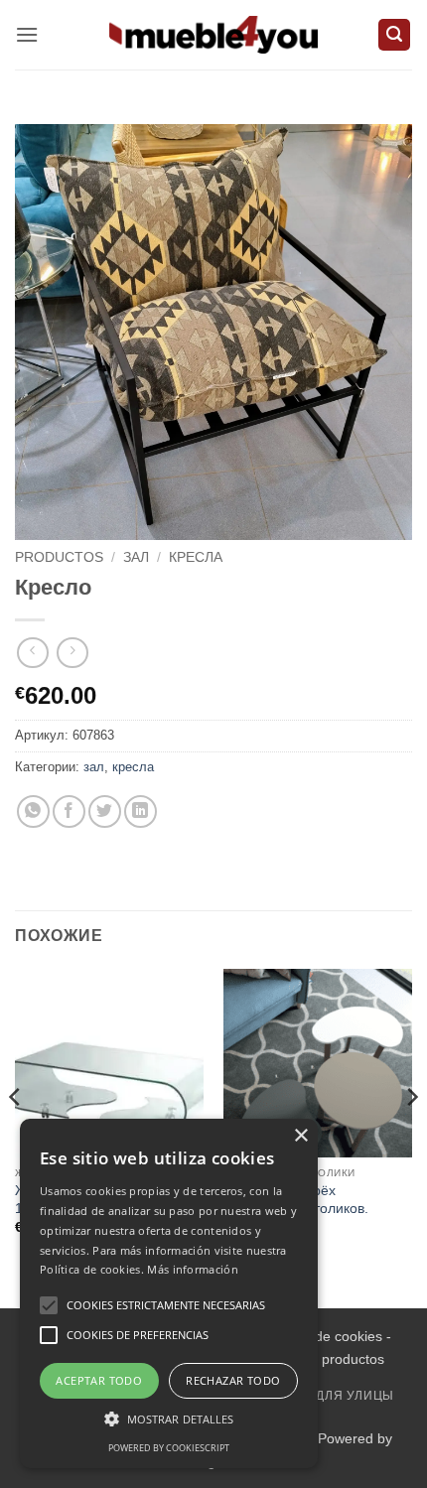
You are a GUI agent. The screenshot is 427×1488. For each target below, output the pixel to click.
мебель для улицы (326, 1396)
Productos (59, 557)
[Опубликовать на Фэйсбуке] (69, 811)
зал (136, 557)
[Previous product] (72, 652)
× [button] (300, 1136)
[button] (27, 34)
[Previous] (16, 1136)
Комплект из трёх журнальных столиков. (295, 1199)
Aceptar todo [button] (99, 1380)
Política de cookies (323, 1336)
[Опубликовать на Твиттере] (104, 811)
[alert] (169, 1293)
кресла (195, 557)
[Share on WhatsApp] (33, 811)
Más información (192, 1269)
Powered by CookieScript (168, 1447)
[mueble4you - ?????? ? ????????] (213, 34)
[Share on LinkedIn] (140, 811)
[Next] (411, 1136)
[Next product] (32, 652)
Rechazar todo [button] (233, 1380)
